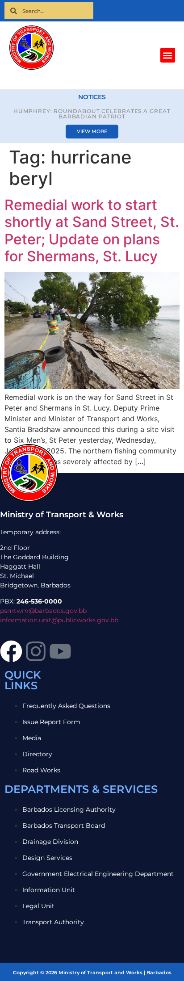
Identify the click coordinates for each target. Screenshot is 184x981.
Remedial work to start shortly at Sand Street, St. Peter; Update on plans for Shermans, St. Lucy (91, 230)
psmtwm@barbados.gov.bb (43, 611)
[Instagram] (36, 651)
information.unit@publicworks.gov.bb (59, 620)
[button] (167, 55)
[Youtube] (60, 651)
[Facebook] (11, 651)
